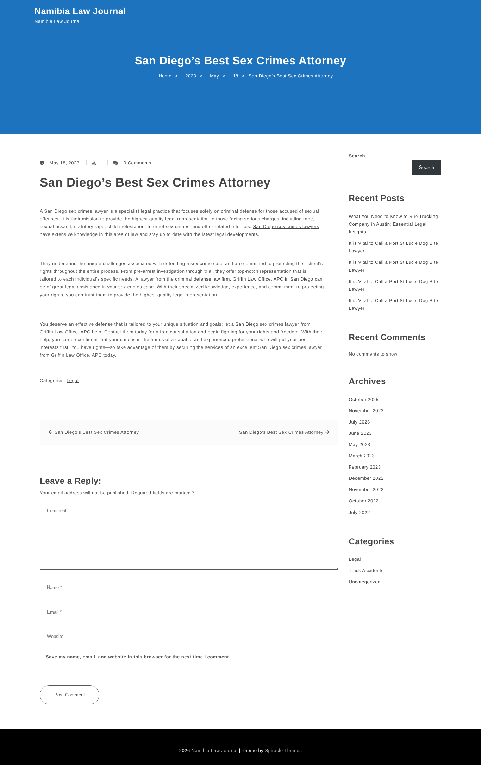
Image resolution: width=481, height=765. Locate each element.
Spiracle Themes (283, 750)
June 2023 (360, 433)
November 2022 (366, 489)
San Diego (247, 324)
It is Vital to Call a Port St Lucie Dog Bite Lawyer (393, 246)
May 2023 (359, 444)
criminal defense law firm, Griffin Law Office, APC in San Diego (244, 279)
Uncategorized (365, 581)
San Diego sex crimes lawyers (286, 226)
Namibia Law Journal (80, 11)
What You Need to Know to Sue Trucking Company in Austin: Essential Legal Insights (393, 224)
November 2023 (366, 410)
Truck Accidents (366, 570)
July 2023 (359, 422)
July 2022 (359, 512)
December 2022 (366, 478)
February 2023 (365, 467)
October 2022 (364, 500)
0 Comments (137, 162)
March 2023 (362, 455)
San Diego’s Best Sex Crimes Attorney (155, 182)
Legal (73, 380)
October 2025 (364, 399)
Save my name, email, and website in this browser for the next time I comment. (138, 656)
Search (357, 155)
